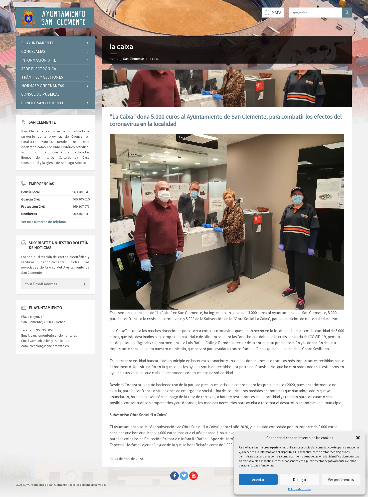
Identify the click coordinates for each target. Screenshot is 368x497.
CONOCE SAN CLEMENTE (42, 102)
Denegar (299, 479)
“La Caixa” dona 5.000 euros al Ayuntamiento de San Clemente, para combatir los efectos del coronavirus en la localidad (226, 120)
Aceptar (258, 479)
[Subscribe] (84, 284)
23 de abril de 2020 (129, 458)
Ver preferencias (341, 479)
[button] (357, 437)
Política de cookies (299, 489)
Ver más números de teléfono (43, 221)
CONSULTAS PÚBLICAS (40, 94)
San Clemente (133, 58)
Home (114, 58)
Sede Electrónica (38, 68)
